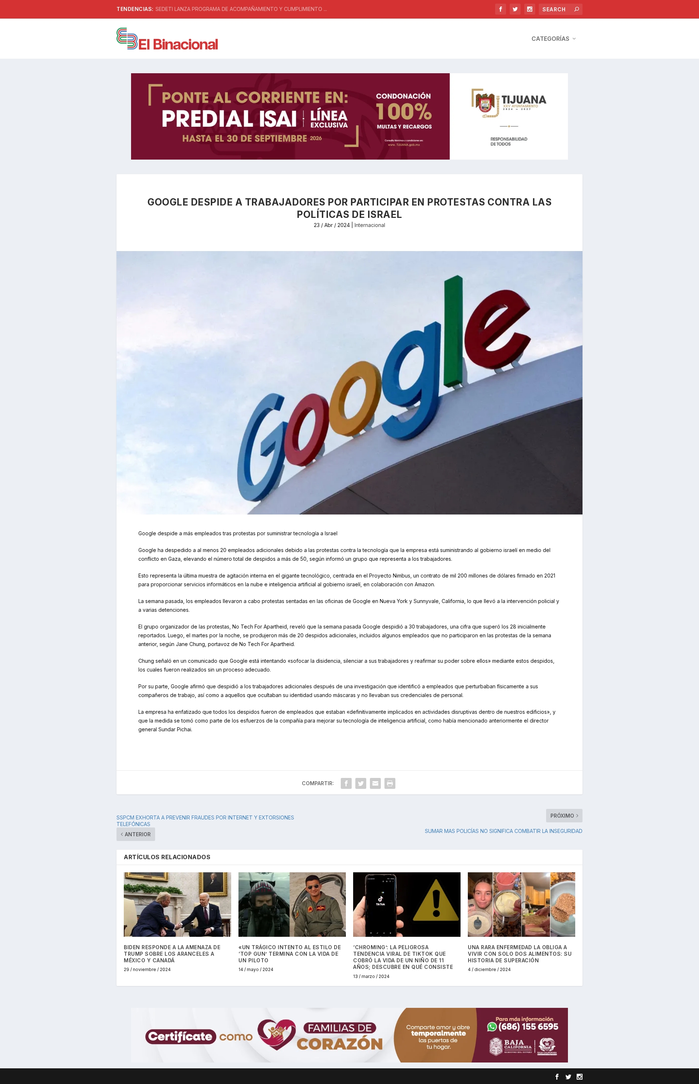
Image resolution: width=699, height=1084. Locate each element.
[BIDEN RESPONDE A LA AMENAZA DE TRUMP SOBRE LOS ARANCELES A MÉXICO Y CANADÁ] (177, 904)
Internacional (370, 225)
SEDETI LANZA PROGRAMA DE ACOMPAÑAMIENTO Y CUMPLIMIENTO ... (241, 9)
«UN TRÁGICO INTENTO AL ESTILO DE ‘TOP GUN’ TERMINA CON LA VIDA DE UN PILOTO (289, 953)
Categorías (550, 39)
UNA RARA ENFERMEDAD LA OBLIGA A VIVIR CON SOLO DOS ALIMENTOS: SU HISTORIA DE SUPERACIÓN (520, 953)
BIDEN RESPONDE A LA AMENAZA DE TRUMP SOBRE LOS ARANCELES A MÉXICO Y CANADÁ (172, 953)
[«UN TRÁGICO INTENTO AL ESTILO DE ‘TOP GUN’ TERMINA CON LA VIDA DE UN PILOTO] (292, 904)
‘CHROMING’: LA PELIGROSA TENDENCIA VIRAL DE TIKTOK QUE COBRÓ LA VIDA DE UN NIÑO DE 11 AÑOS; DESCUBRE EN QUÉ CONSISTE (403, 957)
